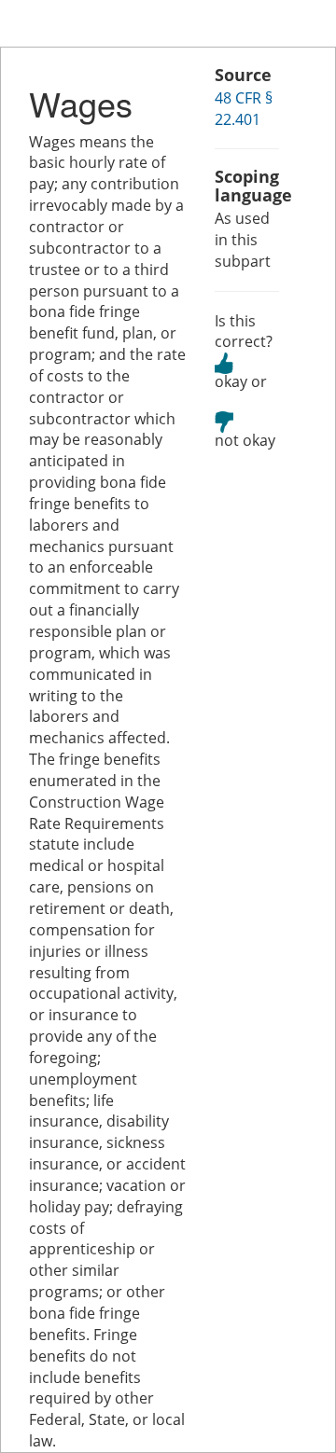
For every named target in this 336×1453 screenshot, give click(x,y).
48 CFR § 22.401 (244, 109)
